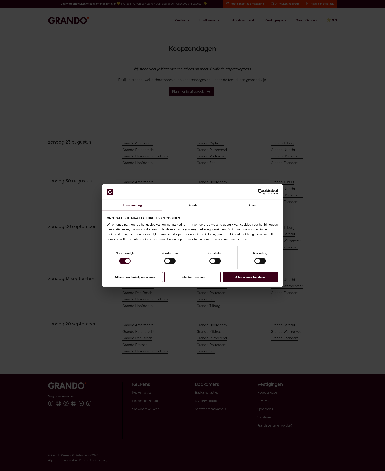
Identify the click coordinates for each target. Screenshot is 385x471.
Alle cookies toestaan (250, 277)
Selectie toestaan (193, 277)
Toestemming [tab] (132, 205)
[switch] (170, 261)
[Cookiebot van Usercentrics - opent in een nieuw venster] (260, 192)
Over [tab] (252, 205)
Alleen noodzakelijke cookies (135, 277)
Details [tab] (193, 205)
